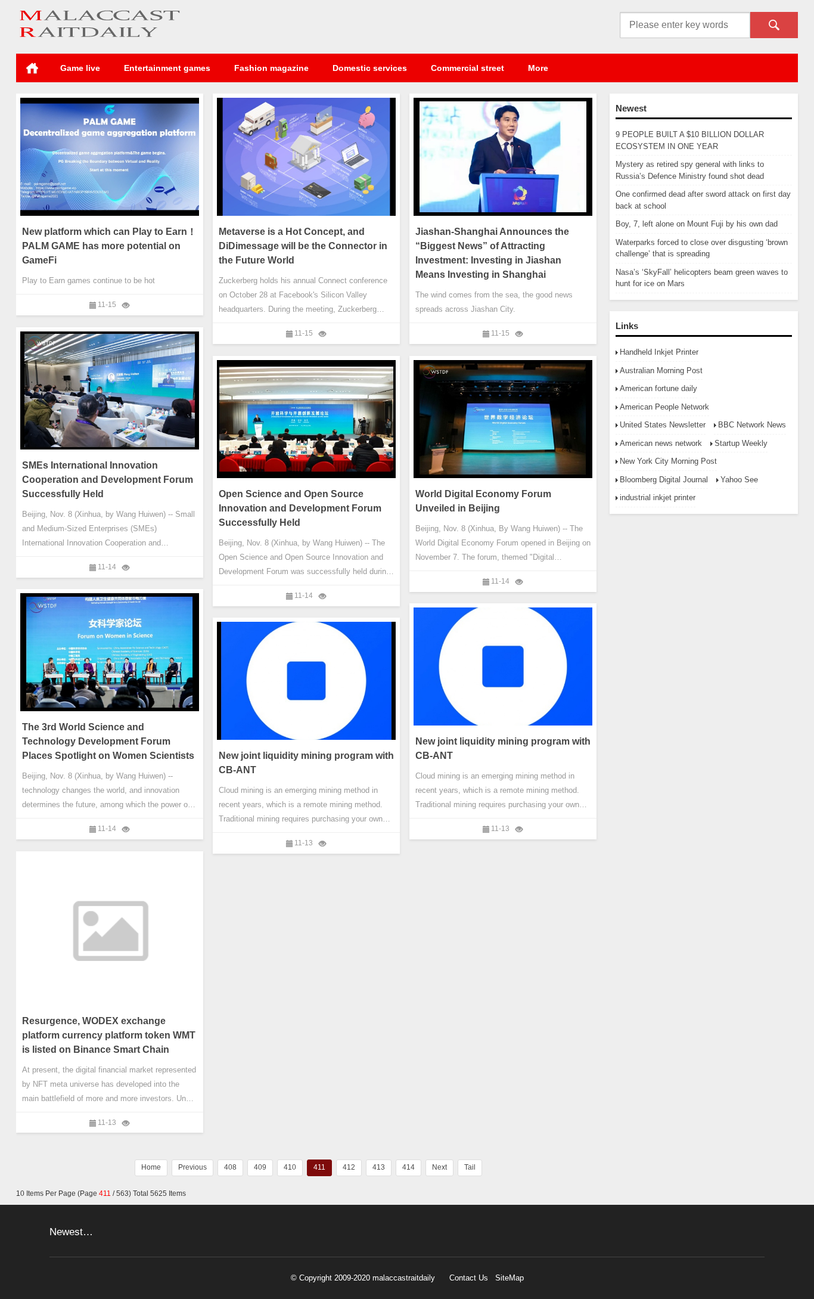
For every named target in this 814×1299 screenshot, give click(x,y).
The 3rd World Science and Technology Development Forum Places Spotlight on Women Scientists (108, 741)
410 (290, 1167)
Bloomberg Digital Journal (664, 479)
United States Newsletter (663, 424)
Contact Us (468, 1277)
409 (260, 1167)
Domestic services (370, 68)
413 (378, 1167)
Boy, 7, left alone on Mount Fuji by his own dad (697, 223)
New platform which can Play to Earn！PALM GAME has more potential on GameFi (109, 246)
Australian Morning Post (661, 370)
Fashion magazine (271, 68)
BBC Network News (752, 424)
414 (408, 1167)
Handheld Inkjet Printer (659, 352)
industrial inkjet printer (657, 497)
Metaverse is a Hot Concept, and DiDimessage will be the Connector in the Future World (303, 246)
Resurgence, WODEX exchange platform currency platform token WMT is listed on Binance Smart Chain (108, 1034)
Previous (192, 1167)
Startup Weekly (741, 443)
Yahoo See (739, 479)
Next (439, 1167)
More (538, 68)
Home (32, 68)
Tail (470, 1167)
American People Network (664, 406)
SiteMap (509, 1277)
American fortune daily (658, 388)
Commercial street (467, 68)
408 (230, 1167)
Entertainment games (167, 68)
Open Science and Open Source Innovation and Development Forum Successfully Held (300, 508)
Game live (80, 68)
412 (349, 1167)
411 (319, 1167)
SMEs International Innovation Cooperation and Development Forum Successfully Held (107, 479)
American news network (661, 443)
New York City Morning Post (668, 461)
